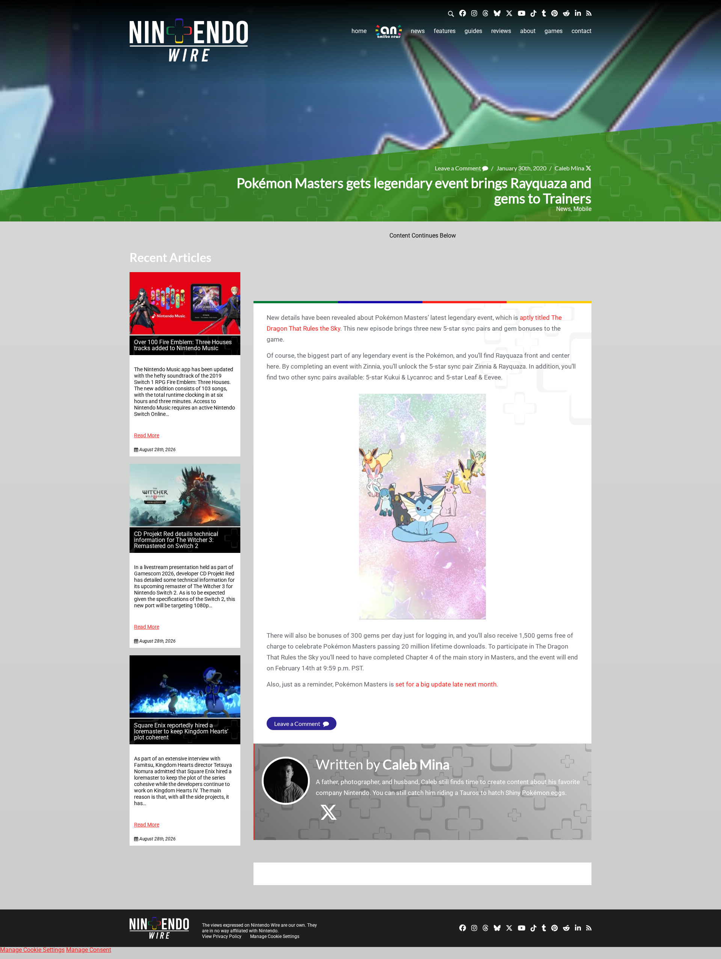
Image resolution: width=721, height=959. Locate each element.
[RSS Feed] (588, 13)
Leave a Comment (458, 168)
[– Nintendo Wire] (189, 42)
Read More (146, 435)
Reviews (501, 31)
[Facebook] (462, 13)
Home (359, 31)
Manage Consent (88, 949)
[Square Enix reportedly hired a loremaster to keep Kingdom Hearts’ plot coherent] (185, 715)
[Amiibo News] (389, 31)
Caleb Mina (569, 168)
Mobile (582, 208)
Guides (473, 31)
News (418, 31)
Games (554, 31)
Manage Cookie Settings (274, 936)
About (527, 31)
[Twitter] (509, 13)
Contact (581, 31)
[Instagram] (474, 13)
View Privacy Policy (221, 936)
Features (445, 31)
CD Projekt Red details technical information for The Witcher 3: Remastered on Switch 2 (176, 540)
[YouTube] (521, 13)
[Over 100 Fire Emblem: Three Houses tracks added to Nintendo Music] (185, 332)
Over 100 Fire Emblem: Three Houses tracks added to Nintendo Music (183, 345)
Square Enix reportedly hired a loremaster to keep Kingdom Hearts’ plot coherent (181, 731)
